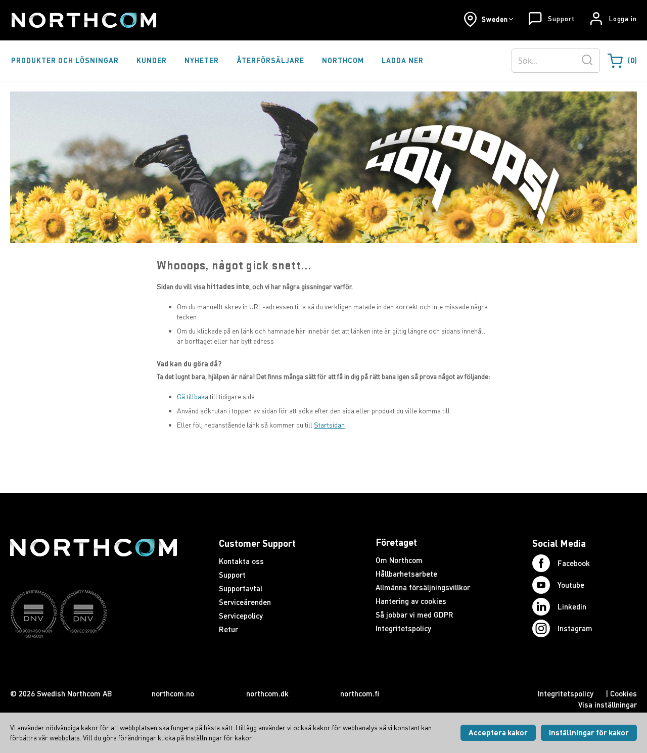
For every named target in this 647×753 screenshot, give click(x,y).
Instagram (575, 628)
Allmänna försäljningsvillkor (423, 587)
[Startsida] (83, 20)
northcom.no (173, 693)
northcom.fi (359, 693)
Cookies (623, 693)
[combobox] (556, 61)
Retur (228, 629)
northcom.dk (267, 693)
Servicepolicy (241, 615)
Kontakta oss (241, 561)
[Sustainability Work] (93, 657)
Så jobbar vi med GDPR (414, 614)
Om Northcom (399, 559)
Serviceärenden (245, 601)
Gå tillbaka (192, 396)
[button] (489, 19)
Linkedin (572, 606)
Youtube (571, 584)
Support (561, 19)
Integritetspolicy (403, 628)
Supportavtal (240, 588)
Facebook (574, 563)
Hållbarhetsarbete (406, 573)
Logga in (623, 19)
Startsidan (329, 424)
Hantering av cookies (411, 600)
